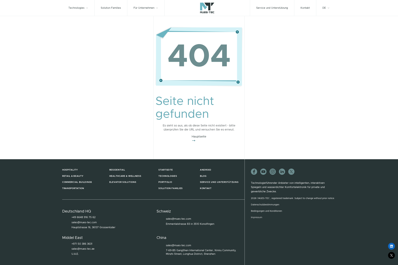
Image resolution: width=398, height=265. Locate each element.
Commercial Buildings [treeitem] (77, 182)
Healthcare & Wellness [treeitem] (125, 176)
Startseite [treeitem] (165, 170)
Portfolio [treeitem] (165, 182)
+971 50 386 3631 (82, 244)
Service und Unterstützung (272, 8)
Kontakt (305, 8)
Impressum (256, 217)
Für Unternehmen (144, 8)
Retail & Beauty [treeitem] (72, 176)
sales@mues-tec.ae (83, 249)
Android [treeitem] (205, 170)
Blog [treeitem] (203, 176)
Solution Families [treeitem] (170, 188)
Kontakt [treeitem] (206, 188)
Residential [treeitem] (117, 170)
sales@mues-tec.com (84, 222)
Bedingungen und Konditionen (266, 211)
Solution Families (111, 8)
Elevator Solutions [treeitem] (122, 182)
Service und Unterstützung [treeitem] (219, 182)
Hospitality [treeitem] (70, 170)
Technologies (76, 8)
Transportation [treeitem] (73, 188)
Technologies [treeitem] (167, 176)
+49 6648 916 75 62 (83, 217)
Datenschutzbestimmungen (265, 205)
